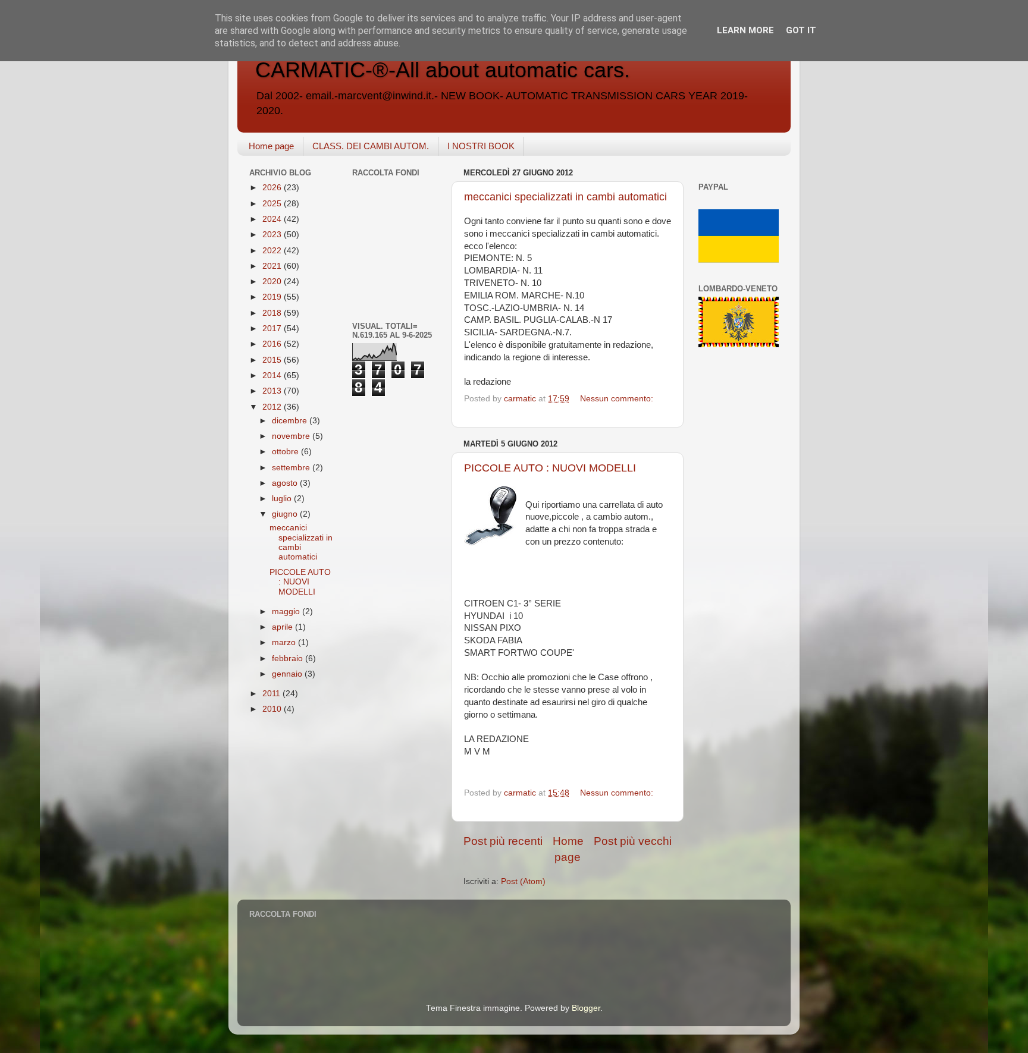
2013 (273, 390)
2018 (273, 313)
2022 (273, 250)
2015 (273, 360)
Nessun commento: (616, 398)
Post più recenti (503, 841)
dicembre (290, 420)
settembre (292, 467)
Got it (801, 30)
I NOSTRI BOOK (481, 146)
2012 (273, 407)
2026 (273, 187)
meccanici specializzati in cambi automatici (565, 197)
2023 (273, 234)
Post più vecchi (633, 841)
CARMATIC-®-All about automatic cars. (442, 70)
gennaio (288, 673)
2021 (273, 266)
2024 (273, 219)
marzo (285, 642)
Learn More (745, 30)
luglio (283, 498)
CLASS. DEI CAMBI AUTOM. (370, 146)
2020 (273, 281)
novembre (292, 436)
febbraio (288, 658)
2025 (273, 203)
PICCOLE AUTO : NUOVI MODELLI (550, 468)
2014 (273, 375)
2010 (273, 709)
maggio (287, 611)
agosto (286, 483)
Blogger (586, 1008)
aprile (283, 627)
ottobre (286, 451)
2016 (273, 344)
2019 (273, 297)
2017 (273, 328)
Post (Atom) (523, 881)
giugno (286, 514)
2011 (272, 693)
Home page (271, 146)
